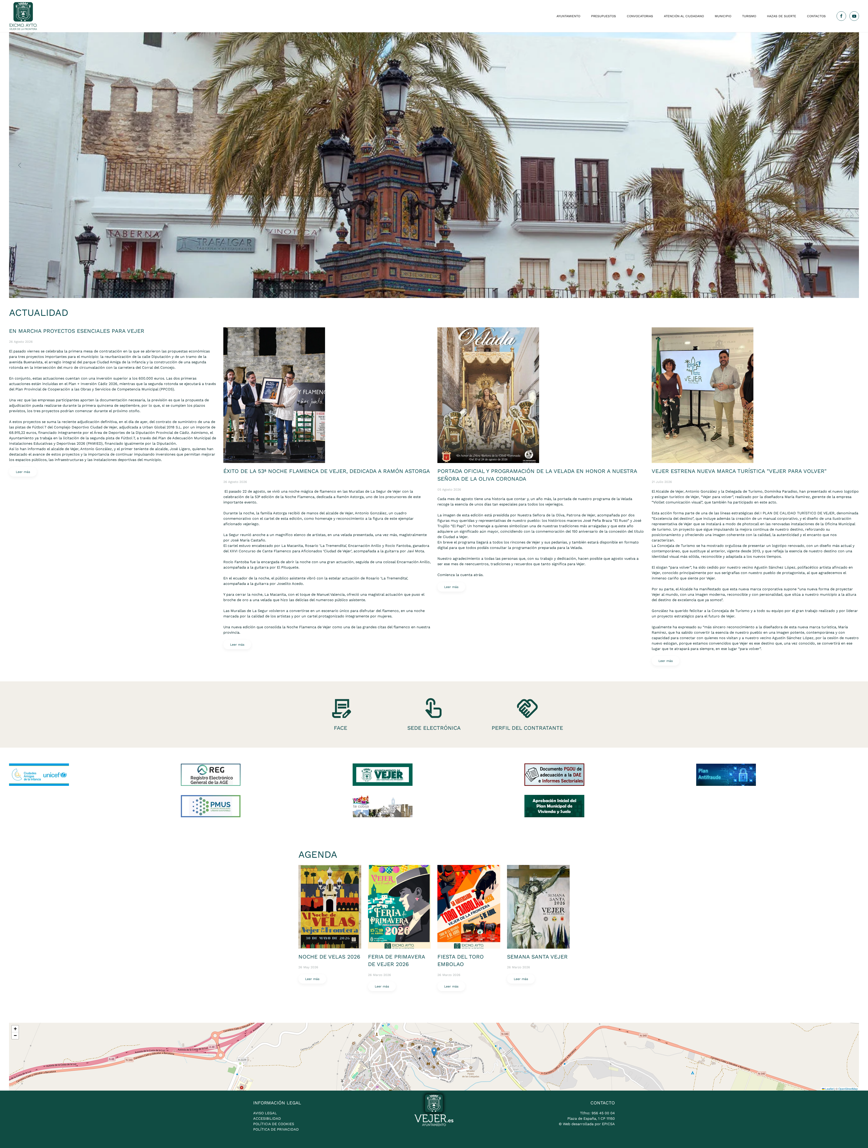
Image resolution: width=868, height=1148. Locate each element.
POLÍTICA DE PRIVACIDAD (276, 1129)
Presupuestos (603, 16)
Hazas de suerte (781, 16)
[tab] (424, 290)
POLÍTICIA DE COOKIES (273, 1124)
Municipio (723, 16)
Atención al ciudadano (684, 16)
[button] (20, 165)
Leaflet (829, 1089)
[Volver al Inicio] (23, 16)
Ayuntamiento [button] (568, 16)
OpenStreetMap (848, 1089)
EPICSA (608, 1124)
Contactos (816, 16)
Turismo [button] (749, 16)
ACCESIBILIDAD (267, 1118)
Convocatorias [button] (640, 16)
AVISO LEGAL (265, 1113)
